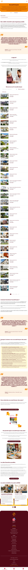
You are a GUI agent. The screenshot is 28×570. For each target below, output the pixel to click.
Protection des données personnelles (14, 559)
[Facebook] (12, 526)
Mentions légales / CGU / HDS (14, 557)
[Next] (15, 507)
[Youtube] (15, 526)
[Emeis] (2, 1)
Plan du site (14, 562)
